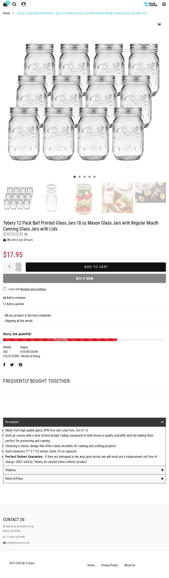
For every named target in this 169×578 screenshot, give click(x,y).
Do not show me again (44, 206)
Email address (38, 187)
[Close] (143, 153)
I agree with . (52, 197)
